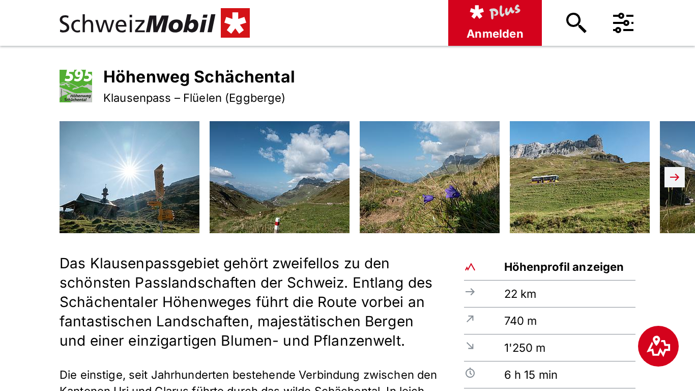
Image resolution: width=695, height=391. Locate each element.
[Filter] (623, 23)
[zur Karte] (658, 346)
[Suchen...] (576, 23)
